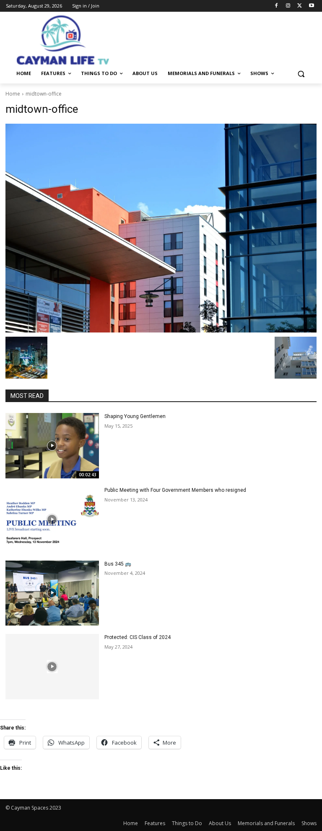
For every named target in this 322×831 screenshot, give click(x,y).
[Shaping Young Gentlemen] (52, 445)
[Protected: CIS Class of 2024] (52, 666)
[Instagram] (288, 6)
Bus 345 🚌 (117, 564)
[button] (301, 73)
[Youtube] (311, 6)
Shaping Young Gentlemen (135, 416)
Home (12, 93)
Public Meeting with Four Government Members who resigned (175, 490)
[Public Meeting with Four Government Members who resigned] (52, 519)
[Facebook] (276, 6)
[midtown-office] (161, 228)
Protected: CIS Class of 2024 (137, 637)
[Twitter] (299, 6)
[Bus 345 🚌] (52, 593)
